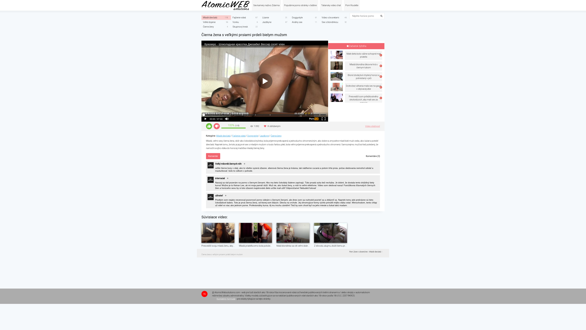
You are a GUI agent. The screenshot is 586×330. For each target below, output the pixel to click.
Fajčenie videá (239, 17)
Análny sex (297, 22)
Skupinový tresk (240, 27)
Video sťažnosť (372, 126)
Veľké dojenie (209, 22)
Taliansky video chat (331, 5)
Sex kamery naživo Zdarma (266, 5)
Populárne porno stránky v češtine (300, 5)
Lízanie (265, 17)
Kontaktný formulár (226, 299)
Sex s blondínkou (330, 22)
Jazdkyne (266, 22)
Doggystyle (297, 17)
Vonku (236, 22)
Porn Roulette (351, 5)
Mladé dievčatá (210, 17)
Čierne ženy (208, 27)
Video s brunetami (330, 17)
